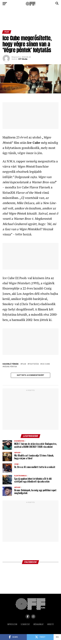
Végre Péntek (10, 367)
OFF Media (22, 59)
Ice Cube (45, 364)
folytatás (34, 364)
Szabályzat (25, 624)
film (24, 364)
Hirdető (50, 624)
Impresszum (12, 624)
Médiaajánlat (38, 624)
